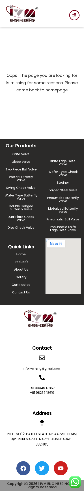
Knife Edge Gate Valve (62, 162)
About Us (21, 269)
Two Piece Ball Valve (21, 169)
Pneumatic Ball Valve (63, 219)
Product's (21, 262)
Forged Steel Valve (63, 190)
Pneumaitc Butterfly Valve (63, 199)
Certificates (21, 284)
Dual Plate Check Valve (21, 218)
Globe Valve (21, 161)
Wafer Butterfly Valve (21, 178)
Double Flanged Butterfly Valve (21, 207)
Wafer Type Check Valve (63, 173)
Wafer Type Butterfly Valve (21, 197)
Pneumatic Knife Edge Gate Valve (63, 228)
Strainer (63, 182)
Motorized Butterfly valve (63, 210)
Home (21, 254)
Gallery (21, 277)
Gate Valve (21, 154)
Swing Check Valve (21, 187)
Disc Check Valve (21, 227)
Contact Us (21, 292)
